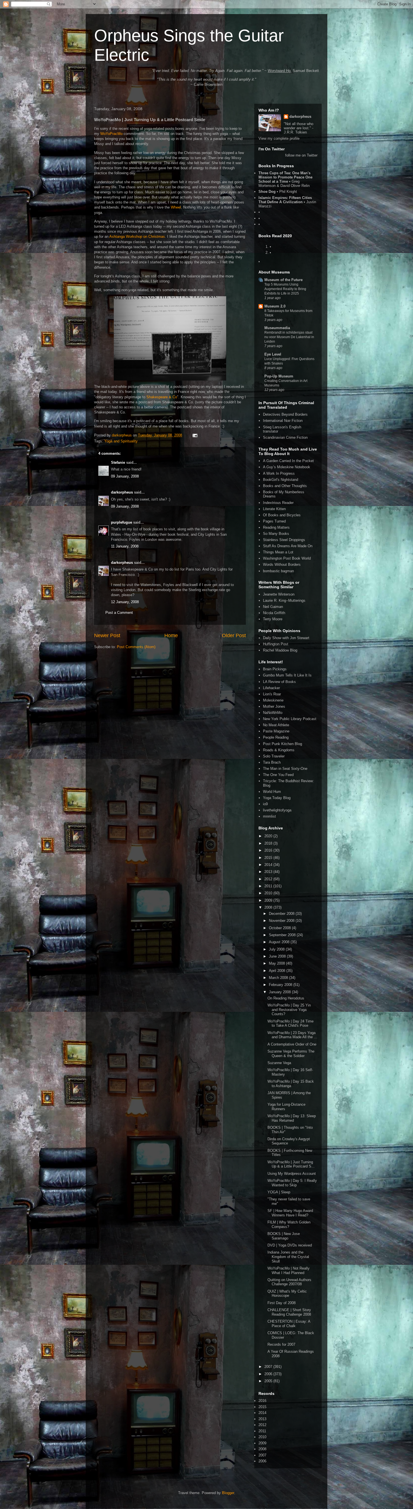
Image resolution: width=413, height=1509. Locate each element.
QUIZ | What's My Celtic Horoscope (287, 1293)
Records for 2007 (281, 1344)
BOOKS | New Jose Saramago (283, 1236)
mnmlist (269, 816)
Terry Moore (272, 619)
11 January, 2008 (125, 546)
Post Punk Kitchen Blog (282, 744)
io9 (265, 804)
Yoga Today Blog (277, 798)
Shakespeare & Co (161, 397)
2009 (268, 900)
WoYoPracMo (111, 134)
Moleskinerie (273, 700)
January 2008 (280, 992)
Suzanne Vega (279, 1063)
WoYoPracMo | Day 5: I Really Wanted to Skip (292, 1182)
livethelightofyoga (277, 810)
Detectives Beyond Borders (285, 414)
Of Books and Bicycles (282, 515)
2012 (268, 879)
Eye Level (272, 354)
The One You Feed (278, 775)
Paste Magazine (276, 731)
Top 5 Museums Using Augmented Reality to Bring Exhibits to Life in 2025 (285, 288)
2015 (268, 858)
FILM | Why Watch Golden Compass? (288, 1224)
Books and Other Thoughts (285, 486)
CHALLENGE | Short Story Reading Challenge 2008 (289, 1312)
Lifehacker (271, 688)
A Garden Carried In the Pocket (288, 461)
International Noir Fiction (283, 420)
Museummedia (277, 328)
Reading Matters (276, 527)
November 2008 (282, 920)
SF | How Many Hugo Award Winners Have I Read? (290, 1213)
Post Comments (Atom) (136, 647)
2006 (268, 1374)
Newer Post (107, 635)
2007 (268, 1367)
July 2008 (277, 949)
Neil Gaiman (273, 607)
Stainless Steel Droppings (284, 540)
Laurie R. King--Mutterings (284, 600)
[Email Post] (194, 435)
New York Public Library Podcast (289, 719)
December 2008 (282, 913)
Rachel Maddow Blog (280, 650)
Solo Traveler (274, 756)
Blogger (228, 1493)
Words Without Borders (282, 564)
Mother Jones (274, 706)
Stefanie (118, 462)
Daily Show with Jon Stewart (286, 638)
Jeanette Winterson (278, 594)
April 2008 (277, 971)
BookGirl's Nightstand (280, 480)
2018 (268, 843)
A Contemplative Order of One (291, 1044)
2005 (268, 1381)
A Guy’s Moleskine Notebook (286, 467)
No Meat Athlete (276, 725)
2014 (268, 865)
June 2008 (278, 956)
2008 (268, 907)
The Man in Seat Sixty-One (285, 768)
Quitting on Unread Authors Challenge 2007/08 (289, 1282)
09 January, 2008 (125, 476)
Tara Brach (272, 762)
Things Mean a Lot (278, 552)
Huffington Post (275, 644)
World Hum (272, 791)
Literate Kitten (274, 509)
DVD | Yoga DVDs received (289, 1245)
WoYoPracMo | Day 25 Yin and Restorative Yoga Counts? (289, 1009)
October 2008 (280, 928)
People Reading (276, 737)
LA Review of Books (279, 682)
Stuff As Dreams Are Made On (287, 546)
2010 (268, 893)
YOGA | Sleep (278, 1192)
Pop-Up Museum (278, 376)
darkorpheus (122, 492)
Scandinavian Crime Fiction (285, 437)
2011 (268, 886)
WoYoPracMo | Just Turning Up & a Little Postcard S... (291, 1164)
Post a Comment (119, 612)
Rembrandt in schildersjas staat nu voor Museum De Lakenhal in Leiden (289, 337)
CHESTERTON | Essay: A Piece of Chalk (288, 1323)
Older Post (234, 635)
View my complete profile (278, 138)
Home (171, 635)
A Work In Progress (279, 473)
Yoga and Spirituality (121, 441)
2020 (268, 836)
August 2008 (280, 942)
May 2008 (277, 963)
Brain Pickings (275, 669)
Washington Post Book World (287, 558)
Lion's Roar (272, 694)
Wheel (176, 207)
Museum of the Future (283, 280)
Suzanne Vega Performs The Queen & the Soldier (290, 1053)
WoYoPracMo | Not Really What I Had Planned (288, 1270)
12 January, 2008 (125, 602)
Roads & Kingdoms (278, 750)
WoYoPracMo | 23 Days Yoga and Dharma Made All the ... (292, 1035)
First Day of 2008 (281, 1303)
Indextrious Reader (278, 503)
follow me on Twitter (301, 155)
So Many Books (276, 533)
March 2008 (279, 978)
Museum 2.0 (274, 306)
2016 (268, 850)
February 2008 (281, 985)
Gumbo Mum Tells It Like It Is (287, 675)
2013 (268, 872)
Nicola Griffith (274, 613)
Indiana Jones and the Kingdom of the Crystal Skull (288, 1256)
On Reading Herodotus (285, 998)
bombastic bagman (278, 571)
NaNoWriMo (272, 713)
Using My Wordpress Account (291, 1173)
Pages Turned (274, 521)
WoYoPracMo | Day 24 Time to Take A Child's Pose (290, 1023)
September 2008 (283, 935)
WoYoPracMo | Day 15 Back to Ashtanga (290, 1083)
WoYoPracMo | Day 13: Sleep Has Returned (291, 1118)
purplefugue (121, 522)
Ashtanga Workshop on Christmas (137, 236)
